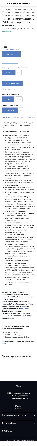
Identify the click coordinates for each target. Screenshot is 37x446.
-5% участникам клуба (10, 49)
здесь (4, 343)
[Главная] (2, 10)
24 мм (18, 99)
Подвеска (9, 10)
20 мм (8, 99)
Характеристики (18, 117)
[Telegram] (23, 401)
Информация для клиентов (14, 415)
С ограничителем (12, 83)
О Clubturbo (7, 431)
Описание (6, 117)
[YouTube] (18, 401)
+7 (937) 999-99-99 (20, 395)
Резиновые (10, 110)
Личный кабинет (9, 423)
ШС (19, 73)
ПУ (21, 110)
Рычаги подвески (20, 10)
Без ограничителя (10, 89)
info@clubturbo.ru (20, 399)
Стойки (8, 72)
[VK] (13, 401)
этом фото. (24, 309)
